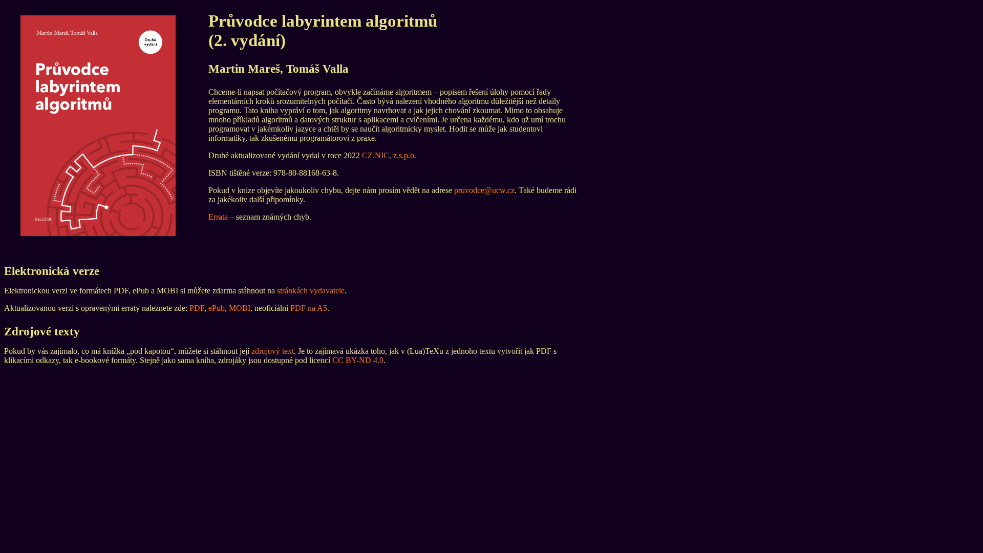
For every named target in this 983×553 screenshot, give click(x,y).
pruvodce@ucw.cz (484, 190)
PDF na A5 (308, 308)
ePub (216, 308)
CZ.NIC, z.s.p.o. (389, 155)
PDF (196, 308)
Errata (218, 216)
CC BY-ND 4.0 (357, 360)
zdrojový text (272, 351)
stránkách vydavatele (311, 290)
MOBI (239, 308)
